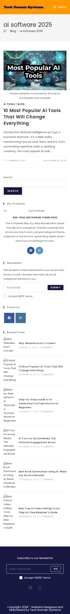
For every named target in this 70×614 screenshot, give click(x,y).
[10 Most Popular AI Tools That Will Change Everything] (10, 370)
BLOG (21, 104)
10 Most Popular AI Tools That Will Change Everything (32, 116)
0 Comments (46, 347)
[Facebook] (31, 250)
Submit (55, 287)
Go (56, 568)
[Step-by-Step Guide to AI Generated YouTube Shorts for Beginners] (10, 405)
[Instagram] (39, 250)
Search (8, 177)
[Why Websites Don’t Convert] (10, 345)
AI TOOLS (9, 104)
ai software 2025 (31, 31)
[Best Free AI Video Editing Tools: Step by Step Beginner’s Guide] (10, 512)
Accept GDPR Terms (20, 296)
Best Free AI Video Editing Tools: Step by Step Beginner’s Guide (39, 510)
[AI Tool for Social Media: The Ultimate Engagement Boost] (10, 442)
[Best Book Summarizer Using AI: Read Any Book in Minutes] (10, 475)
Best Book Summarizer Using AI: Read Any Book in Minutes (42, 473)
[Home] (5, 31)
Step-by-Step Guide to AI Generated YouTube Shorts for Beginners (38, 403)
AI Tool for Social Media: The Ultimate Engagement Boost (37, 440)
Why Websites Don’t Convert (37, 343)
